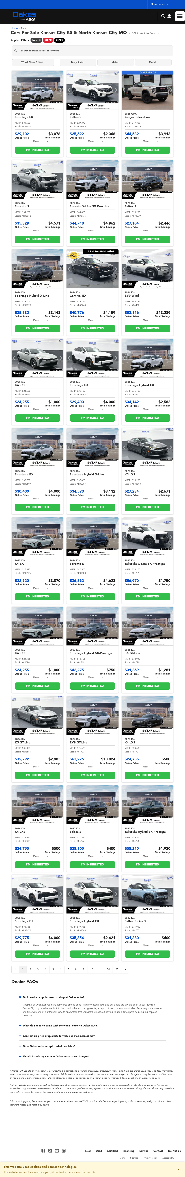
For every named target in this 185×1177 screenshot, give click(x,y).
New (88, 1151)
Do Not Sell (175, 1151)
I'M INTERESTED (37, 150)
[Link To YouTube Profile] (57, 1150)
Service (143, 1151)
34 (108, 969)
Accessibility (168, 1158)
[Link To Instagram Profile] (63, 1150)
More (36, 141)
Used (99, 1151)
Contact (158, 1151)
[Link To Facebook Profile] (43, 1150)
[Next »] (125, 969)
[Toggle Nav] (180, 16)
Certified (112, 1151)
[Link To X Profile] (50, 1150)
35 (117, 969)
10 (91, 969)
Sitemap (134, 1158)
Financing (128, 1151)
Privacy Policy (150, 1158)
